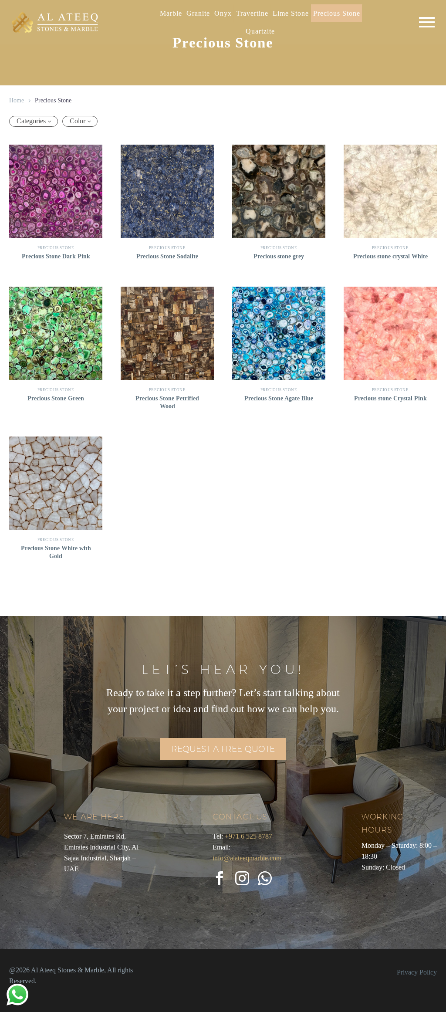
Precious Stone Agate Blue (278, 398)
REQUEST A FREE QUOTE (223, 749)
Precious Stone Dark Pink (56, 256)
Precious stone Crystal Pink (390, 398)
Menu (427, 22)
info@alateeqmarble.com (247, 858)
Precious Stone (55, 248)
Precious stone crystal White (390, 256)
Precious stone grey (278, 256)
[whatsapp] (265, 878)
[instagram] (242, 878)
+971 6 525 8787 (248, 836)
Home (16, 100)
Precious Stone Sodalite (167, 256)
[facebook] (219, 878)
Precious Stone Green (55, 398)
